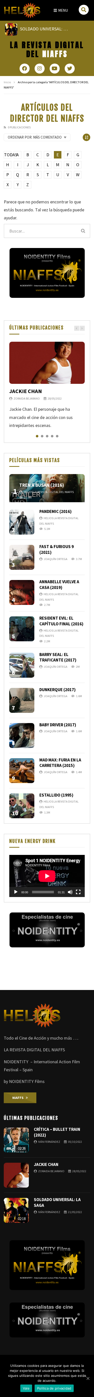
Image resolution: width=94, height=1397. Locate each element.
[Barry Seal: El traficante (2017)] (21, 665)
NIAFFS (47, 49)
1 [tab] (37, 436)
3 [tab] (47, 436)
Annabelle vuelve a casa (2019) (59, 584)
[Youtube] (55, 69)
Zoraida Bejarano (27, 398)
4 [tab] (52, 436)
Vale (26, 1388)
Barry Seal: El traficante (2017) (57, 657)
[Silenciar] (70, 892)
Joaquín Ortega (55, 559)
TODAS (7, 155)
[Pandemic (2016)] (21, 522)
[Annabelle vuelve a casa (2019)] (21, 592)
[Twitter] (70, 69)
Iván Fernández (49, 1142)
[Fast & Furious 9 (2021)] (21, 557)
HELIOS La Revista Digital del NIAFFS (49, 492)
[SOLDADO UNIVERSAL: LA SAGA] (16, 1210)
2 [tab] (42, 436)
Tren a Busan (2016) (41, 485)
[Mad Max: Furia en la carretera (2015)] (21, 770)
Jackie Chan (25, 391)
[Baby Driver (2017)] (21, 735)
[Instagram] (40, 69)
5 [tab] (57, 436)
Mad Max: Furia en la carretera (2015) (60, 762)
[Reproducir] (15, 892)
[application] (47, 876)
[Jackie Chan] (47, 363)
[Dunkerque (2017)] (21, 700)
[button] (61, 10)
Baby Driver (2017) (57, 725)
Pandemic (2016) (55, 511)
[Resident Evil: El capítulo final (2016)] (21, 628)
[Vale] (87, 1378)
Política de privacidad (54, 1388)
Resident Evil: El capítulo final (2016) (61, 621)
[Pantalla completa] (78, 892)
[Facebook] (25, 69)
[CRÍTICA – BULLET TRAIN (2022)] (16, 1140)
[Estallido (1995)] (21, 805)
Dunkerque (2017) (57, 689)
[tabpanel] (47, 386)
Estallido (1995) (56, 795)
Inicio (7, 82)
